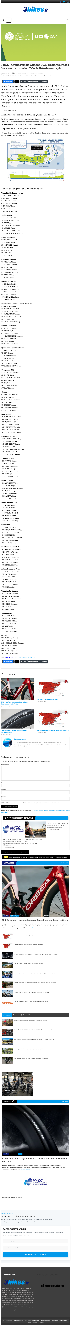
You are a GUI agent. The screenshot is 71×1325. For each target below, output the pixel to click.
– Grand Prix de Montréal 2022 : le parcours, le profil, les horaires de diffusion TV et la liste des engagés (35, 857)
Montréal (18, 75)
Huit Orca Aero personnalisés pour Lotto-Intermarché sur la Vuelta (35, 920)
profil (33, 75)
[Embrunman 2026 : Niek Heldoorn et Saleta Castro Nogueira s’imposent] (7, 974)
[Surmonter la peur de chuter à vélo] (35, 829)
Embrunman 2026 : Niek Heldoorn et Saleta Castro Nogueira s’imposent (34, 973)
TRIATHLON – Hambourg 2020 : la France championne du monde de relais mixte (57, 825)
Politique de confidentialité (59, 1320)
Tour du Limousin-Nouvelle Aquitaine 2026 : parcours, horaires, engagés (35, 982)
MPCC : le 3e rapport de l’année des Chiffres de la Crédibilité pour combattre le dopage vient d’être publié (13, 842)
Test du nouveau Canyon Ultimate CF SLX (16, 852)
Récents (17, 1015)
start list (41, 75)
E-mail (3, 789)
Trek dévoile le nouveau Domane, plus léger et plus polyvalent (32, 992)
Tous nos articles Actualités (25, 657)
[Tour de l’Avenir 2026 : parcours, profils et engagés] (7, 965)
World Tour (49, 75)
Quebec (37, 75)
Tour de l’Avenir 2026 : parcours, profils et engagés (28, 963)
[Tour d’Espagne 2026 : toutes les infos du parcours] (7, 946)
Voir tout (64, 863)
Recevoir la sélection (35, 1255)
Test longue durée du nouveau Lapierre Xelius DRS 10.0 (30, 1049)
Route (16, 915)
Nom (3, 783)
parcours (23, 75)
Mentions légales (45, 1320)
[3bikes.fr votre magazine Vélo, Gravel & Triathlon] (3, 20)
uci (45, 75)
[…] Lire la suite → (36, 928)
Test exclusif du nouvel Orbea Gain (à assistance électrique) (31, 1058)
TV (43, 75)
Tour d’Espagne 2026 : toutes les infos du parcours (53, 730)
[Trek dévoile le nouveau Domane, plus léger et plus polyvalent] (7, 993)
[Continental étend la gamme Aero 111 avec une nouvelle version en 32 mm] (7, 955)
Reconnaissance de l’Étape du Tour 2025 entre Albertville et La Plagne (34, 1039)
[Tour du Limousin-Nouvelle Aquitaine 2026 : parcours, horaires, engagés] (7, 984)
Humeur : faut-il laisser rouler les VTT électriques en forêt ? (31, 1020)
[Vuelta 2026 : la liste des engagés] (7, 936)
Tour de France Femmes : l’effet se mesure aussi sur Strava (31, 1001)
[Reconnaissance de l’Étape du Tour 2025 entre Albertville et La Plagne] (7, 1042)
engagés (9, 75)
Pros (12, 915)
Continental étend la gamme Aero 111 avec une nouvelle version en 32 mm (36, 954)
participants (28, 75)
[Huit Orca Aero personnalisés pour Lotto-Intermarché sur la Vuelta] (35, 892)
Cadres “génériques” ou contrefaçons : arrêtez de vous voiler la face (33, 1030)
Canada (5, 75)
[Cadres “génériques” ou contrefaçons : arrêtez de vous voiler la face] (7, 1032)
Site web (3, 796)
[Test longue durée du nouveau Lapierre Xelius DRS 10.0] (7, 1051)
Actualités (6, 915)
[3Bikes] (16, 1282)
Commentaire (5, 764)
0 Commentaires (21, 73)
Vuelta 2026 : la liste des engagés (47, 699)
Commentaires (27, 1015)
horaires (14, 75)
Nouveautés (13, 1154)
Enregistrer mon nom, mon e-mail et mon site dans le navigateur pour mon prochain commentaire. (31, 803)
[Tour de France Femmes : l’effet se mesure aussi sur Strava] (7, 1003)
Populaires (8, 1015)
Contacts (41, 1322)
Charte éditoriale (32, 1322)
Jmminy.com (35, 1320)
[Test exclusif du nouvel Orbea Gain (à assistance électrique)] (7, 1060)
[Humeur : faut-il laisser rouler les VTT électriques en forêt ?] (7, 1022)
